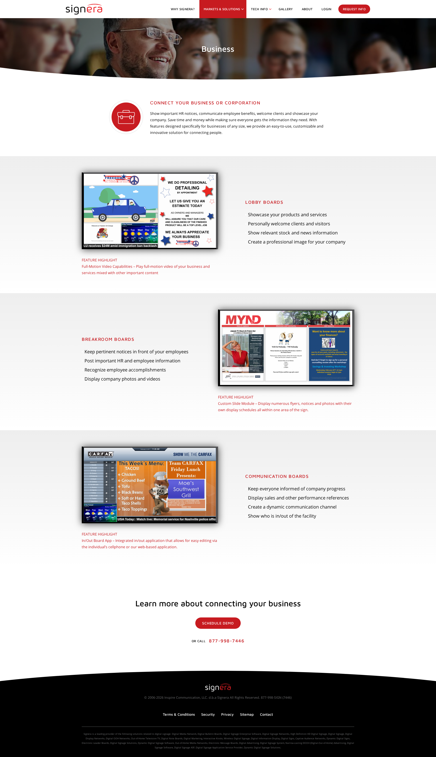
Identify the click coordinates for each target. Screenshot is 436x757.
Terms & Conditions (179, 714)
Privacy (227, 714)
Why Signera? (183, 9)
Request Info (354, 9)
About (307, 9)
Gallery (286, 9)
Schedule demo (218, 623)
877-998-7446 (226, 640)
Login (326, 9)
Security (208, 714)
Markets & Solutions (222, 9)
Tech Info (259, 9)
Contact (266, 714)
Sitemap (247, 714)
